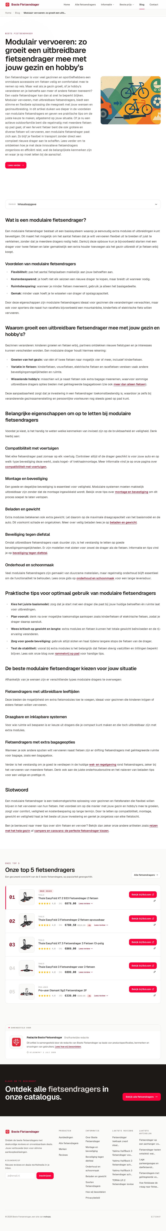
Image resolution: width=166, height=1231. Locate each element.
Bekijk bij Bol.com (141, 894)
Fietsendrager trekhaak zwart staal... (120, 1141)
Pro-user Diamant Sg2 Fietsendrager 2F (62, 990)
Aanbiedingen (66, 1137)
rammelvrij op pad (67, 653)
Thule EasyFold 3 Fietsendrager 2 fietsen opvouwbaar (71, 920)
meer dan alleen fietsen (129, 384)
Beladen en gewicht (96, 1176)
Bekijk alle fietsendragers (140, 1096)
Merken (63, 1149)
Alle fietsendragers (85, 4)
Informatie (106, 4)
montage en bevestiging (131, 492)
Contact (154, 4)
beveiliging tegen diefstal (30, 553)
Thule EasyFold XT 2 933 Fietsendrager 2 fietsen (68, 898)
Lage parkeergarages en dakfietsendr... (149, 1163)
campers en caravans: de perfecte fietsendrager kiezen (71, 831)
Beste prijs (126, 4)
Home (67, 4)
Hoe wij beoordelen (96, 1191)
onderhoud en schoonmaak (95, 578)
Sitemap (156, 1217)
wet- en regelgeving (102, 764)
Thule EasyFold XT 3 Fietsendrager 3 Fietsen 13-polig (71, 943)
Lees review (84, 903)
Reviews (63, 1154)
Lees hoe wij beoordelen (68, 1046)
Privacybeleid (93, 1197)
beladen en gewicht (123, 522)
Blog (141, 4)
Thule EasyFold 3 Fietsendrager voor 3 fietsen (66, 967)
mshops (47, 1216)
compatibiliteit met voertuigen (25, 467)
